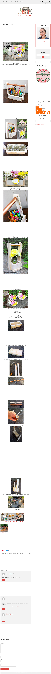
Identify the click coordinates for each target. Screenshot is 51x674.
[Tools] (43, 109)
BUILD (5, 553)
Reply (3, 579)
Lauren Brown (8, 597)
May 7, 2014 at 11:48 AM (9, 574)
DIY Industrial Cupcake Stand (11, 522)
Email (1, 659)
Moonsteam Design (34, 672)
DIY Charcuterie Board (19, 521)
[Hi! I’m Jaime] (43, 33)
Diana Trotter (8, 613)
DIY (9, 553)
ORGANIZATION (18, 553)
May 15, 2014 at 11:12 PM (9, 614)
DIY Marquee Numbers (3, 532)
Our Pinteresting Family (9, 573)
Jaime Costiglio (25, 11)
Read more (43, 45)
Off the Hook (18, 606)
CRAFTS (7, 553)
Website (1, 663)
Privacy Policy (25, 673)
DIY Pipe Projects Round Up (4, 522)
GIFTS (11, 553)
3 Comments (29, 553)
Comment (2, 643)
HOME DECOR (14, 553)
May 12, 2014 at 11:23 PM (9, 598)
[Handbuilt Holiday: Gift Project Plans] (43, 75)
